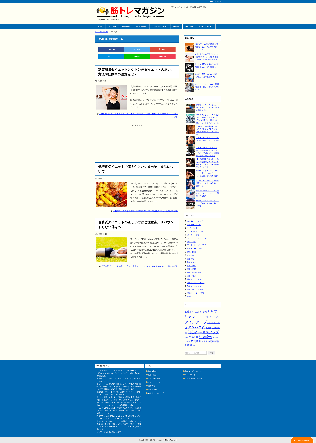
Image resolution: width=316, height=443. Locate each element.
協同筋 (187, 337)
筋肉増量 (196, 341)
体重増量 (216, 328)
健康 (186, 332)
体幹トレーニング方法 (195, 249)
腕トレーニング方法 (195, 289)
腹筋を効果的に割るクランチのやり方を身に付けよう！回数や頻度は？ (207, 193)
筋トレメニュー (193, 262)
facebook (112, 49)
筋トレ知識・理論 (194, 272)
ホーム (100, 26)
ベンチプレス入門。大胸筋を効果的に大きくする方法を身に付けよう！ (207, 183)
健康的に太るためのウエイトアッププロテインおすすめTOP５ (207, 203)
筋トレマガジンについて (194, 371)
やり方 (206, 311)
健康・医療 (189, 26)
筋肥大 (204, 341)
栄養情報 (176, 26)
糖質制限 (212, 341)
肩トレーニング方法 (195, 279)
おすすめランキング (205, 26)
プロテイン (191, 242)
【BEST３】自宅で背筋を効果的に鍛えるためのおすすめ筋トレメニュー (207, 46)
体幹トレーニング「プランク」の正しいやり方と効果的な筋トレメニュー (207, 107)
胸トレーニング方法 (195, 286)
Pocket (163, 56)
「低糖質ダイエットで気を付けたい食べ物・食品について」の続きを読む (145, 211)
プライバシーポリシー (193, 378)
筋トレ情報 (112, 26)
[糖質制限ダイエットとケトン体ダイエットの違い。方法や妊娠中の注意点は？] (111, 108)
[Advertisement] (137, 144)
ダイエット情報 (141, 26)
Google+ (163, 49)
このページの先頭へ (302, 440)
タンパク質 (196, 327)
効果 (200, 333)
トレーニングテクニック (196, 238)
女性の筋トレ (192, 255)
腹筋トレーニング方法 (195, 293)
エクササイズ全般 (194, 225)
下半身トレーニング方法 (196, 245)
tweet (138, 49)
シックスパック (207, 317)
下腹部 (208, 328)
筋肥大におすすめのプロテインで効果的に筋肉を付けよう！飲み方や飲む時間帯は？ (207, 173)
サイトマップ (190, 375)
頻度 (194, 345)
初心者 (193, 332)
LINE (138, 56)
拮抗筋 (189, 341)
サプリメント (192, 228)
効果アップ (210, 332)
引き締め (205, 337)
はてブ (112, 56)
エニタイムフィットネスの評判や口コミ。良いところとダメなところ (207, 86)
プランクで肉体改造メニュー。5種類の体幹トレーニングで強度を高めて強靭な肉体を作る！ (207, 56)
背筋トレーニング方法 (195, 283)
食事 (189, 296)
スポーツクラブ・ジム (159, 26)
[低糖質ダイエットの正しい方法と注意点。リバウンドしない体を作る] (111, 260)
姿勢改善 (193, 337)
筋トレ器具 (191, 266)
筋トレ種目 (126, 26)
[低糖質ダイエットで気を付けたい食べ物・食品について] (111, 205)
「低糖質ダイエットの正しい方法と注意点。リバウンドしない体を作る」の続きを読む (139, 266)
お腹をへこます (193, 311)
